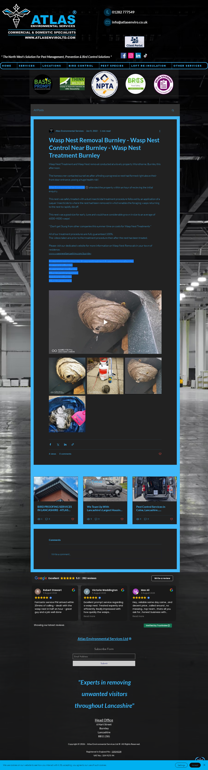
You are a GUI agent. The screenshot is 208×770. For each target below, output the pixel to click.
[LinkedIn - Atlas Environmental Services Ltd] (138, 55)
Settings (181, 765)
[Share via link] (72, 444)
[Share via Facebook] (50, 444)
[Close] (204, 765)
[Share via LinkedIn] (65, 444)
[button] (172, 110)
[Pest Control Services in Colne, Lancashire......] (155, 489)
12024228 (116, 751)
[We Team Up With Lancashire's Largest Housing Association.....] (105, 489)
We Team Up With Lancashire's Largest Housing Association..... (104, 508)
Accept (195, 765)
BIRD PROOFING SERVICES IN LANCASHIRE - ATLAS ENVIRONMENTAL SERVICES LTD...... (54, 508)
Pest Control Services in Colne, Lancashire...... (150, 508)
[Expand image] (67, 376)
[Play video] (105, 322)
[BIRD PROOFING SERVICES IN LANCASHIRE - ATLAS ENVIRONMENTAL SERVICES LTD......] (56, 489)
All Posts (39, 110)
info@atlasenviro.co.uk (130, 22)
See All (173, 471)
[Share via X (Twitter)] (57, 444)
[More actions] (160, 131)
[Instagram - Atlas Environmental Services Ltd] (131, 55)
